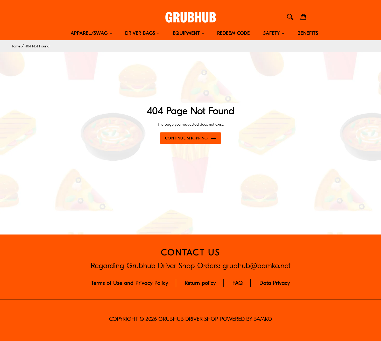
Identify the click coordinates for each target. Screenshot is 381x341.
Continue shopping (186, 138)
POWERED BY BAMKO (246, 319)
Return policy (200, 283)
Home (15, 46)
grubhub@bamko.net (257, 265)
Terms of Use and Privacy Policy (129, 283)
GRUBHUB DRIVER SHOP (188, 319)
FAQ (237, 283)
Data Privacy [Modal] (274, 283)
